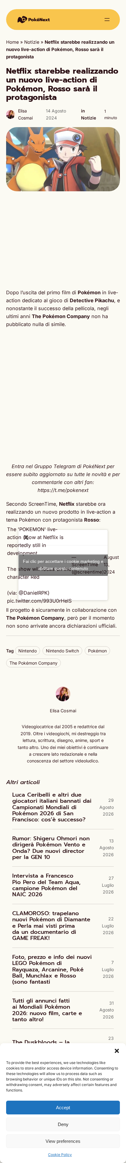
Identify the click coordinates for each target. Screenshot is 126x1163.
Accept (63, 1107)
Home (12, 42)
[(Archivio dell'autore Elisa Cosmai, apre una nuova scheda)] (63, 700)
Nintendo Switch (62, 650)
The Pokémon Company (33, 663)
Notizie (31, 42)
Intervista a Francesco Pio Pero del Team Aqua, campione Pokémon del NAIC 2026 (46, 885)
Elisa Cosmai (63, 710)
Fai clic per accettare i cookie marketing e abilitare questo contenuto (63, 565)
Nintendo (27, 650)
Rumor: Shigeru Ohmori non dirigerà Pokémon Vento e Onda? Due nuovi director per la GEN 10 (51, 847)
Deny (63, 1124)
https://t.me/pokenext (63, 490)
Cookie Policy (60, 1154)
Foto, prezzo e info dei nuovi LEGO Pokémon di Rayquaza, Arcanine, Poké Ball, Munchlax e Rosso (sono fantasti (52, 969)
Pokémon (97, 650)
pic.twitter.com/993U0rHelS (39, 601)
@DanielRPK (33, 593)
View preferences (63, 1141)
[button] (117, 1051)
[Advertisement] (63, 240)
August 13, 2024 (111, 565)
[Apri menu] (107, 19)
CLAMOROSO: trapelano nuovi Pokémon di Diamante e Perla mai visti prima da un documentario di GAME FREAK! (51, 925)
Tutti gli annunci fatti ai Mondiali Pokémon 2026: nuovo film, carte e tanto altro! (47, 1010)
